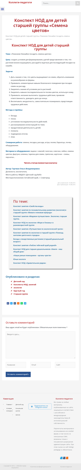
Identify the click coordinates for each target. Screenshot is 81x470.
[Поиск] (77, 3)
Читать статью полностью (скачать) (40, 163)
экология (18, 287)
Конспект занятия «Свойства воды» (28, 206)
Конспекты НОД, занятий (25, 284)
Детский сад (19, 281)
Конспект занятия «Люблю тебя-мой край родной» (35, 245)
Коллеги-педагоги (20, 2)
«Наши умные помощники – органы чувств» (32, 255)
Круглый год (19, 291)
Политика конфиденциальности (40, 467)
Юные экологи (19, 259)
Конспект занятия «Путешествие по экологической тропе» (38, 229)
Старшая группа (21, 294)
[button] (2, 9)
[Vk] (64, 458)
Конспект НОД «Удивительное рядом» (29, 263)
